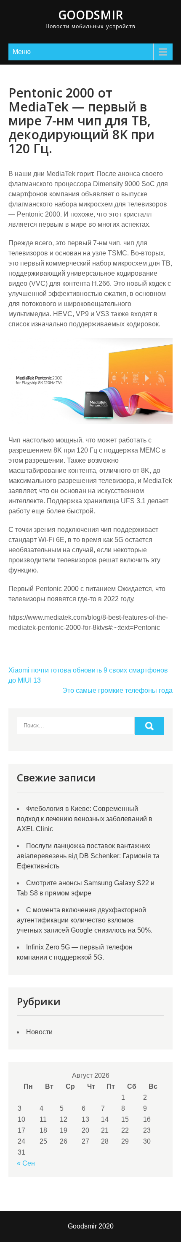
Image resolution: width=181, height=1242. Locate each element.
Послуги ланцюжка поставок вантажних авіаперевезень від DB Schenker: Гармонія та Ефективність (88, 856)
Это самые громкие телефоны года (117, 690)
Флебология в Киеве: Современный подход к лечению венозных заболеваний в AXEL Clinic (84, 819)
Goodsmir (90, 15)
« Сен (26, 1163)
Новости (39, 1032)
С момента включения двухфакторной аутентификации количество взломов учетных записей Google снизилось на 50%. (84, 920)
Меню (22, 51)
